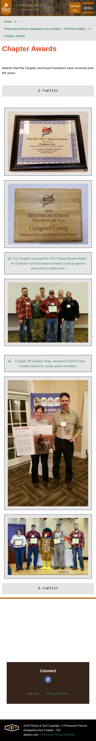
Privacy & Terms (57, 693)
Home (8, 21)
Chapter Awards (14, 36)
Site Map (33, 693)
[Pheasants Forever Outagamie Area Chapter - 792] (6, 8)
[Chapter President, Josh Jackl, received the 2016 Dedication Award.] (48, 546)
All (56, 90)
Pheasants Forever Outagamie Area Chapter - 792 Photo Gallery (45, 28)
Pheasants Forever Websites (57, 734)
